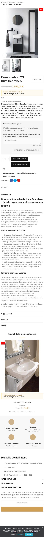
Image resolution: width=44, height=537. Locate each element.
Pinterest (18, 180)
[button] (3, 33)
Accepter (28, 534)
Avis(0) (3, 325)
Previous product (36, 3)
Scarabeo (22, 405)
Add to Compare (8, 173)
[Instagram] (26, 515)
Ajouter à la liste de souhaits (26, 173)
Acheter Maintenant (20, 164)
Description (6, 195)
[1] (22, 509)
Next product (41, 3)
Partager (11, 180)
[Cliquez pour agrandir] (5, 55)
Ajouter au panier (19, 159)
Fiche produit (6, 314)
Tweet (15, 180)
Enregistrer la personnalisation (26, 150)
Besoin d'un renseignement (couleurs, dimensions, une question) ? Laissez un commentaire (21, 135)
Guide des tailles (9, 176)
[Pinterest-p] (22, 515)
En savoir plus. (20, 534)
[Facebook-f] (17, 515)
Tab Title (4, 319)
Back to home (39, 3)
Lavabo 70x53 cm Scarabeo (22, 402)
